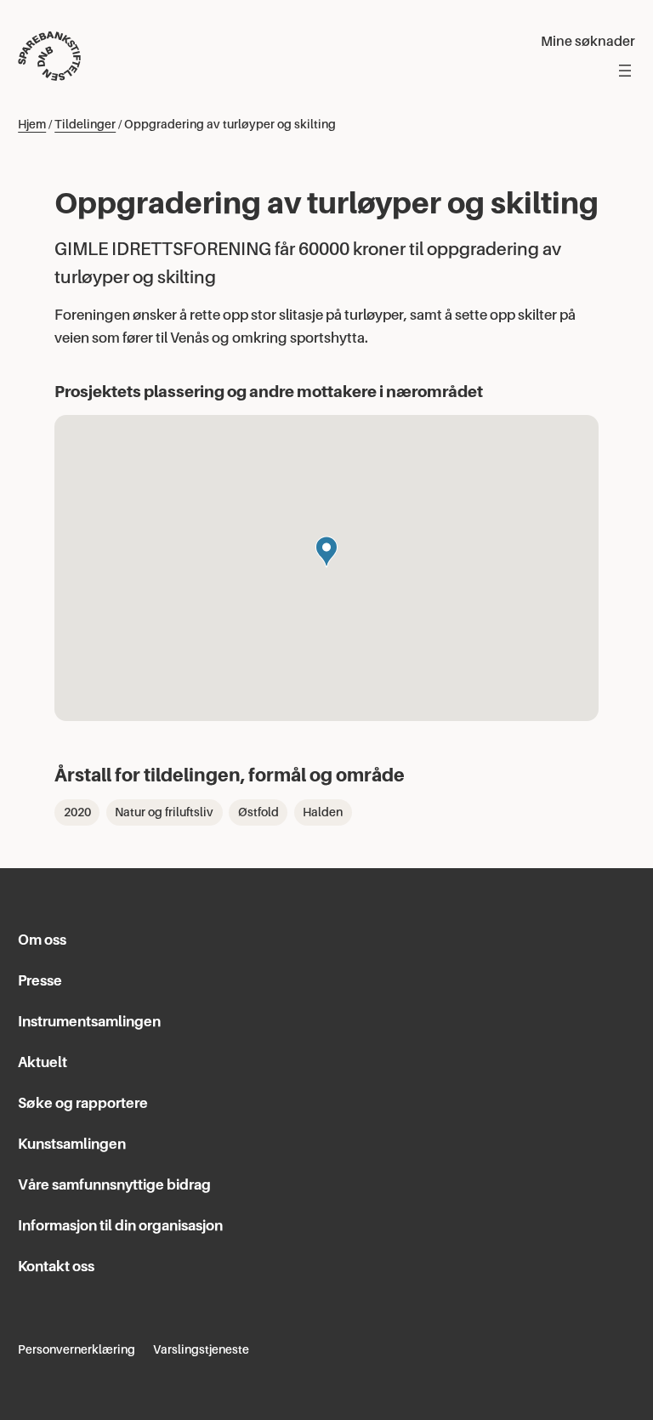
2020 (77, 812)
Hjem (32, 124)
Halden (323, 812)
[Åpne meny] (625, 70)
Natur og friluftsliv (164, 812)
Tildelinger (85, 124)
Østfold (258, 812)
